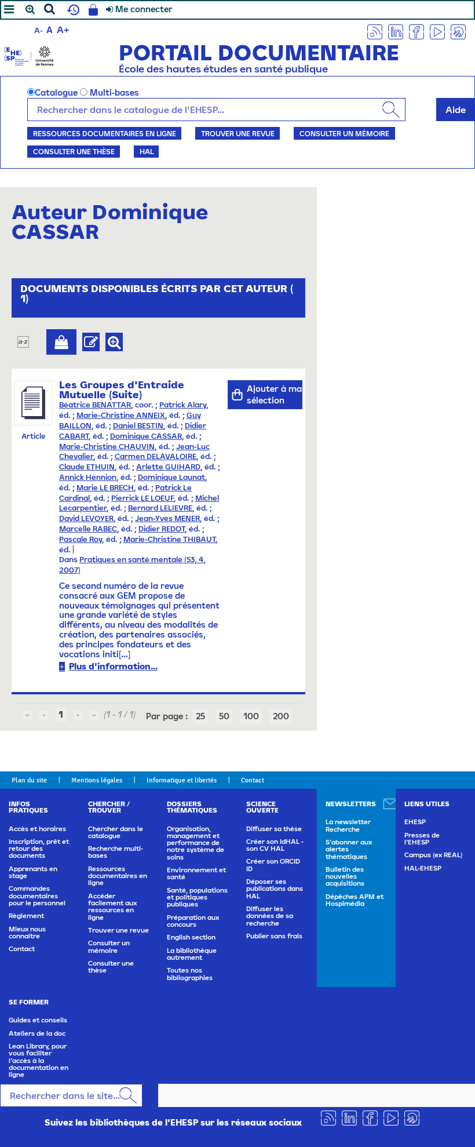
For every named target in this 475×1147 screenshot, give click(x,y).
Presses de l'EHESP (422, 839)
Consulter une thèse (74, 151)
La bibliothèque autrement (192, 954)
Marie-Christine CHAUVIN (107, 446)
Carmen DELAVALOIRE (155, 456)
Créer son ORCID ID (273, 865)
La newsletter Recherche (348, 825)
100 (251, 716)
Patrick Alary (182, 404)
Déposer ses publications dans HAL (274, 889)
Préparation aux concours (193, 921)
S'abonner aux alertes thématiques (349, 849)
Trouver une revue (238, 133)
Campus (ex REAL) (433, 854)
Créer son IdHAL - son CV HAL (275, 845)
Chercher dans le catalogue (115, 832)
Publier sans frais (274, 936)
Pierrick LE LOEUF (142, 498)
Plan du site (29, 780)
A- (38, 30)
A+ (63, 29)
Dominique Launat (171, 477)
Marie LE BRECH (105, 487)
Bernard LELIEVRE (160, 508)
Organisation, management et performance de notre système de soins (195, 843)
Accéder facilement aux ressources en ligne (112, 907)
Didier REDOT (161, 529)
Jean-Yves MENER (167, 518)
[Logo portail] (29, 55)
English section (191, 937)
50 (224, 716)
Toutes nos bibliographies (190, 974)
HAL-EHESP (422, 868)
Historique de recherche (72, 10)
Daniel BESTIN (138, 425)
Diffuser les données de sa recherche (269, 916)
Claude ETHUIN (87, 467)
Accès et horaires (37, 828)
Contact (252, 780)
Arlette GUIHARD (168, 467)
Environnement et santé (196, 873)
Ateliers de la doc (37, 1033)
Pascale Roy (80, 539)
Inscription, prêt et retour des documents (39, 849)
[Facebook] (416, 31)
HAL (147, 151)
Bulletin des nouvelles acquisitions (345, 876)
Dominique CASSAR (146, 436)
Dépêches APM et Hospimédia (354, 900)
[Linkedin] (395, 31)
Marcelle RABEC (88, 529)
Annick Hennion (87, 477)
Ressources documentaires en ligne (104, 133)
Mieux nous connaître (27, 933)
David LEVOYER (86, 518)
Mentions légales (96, 780)
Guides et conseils (38, 1020)
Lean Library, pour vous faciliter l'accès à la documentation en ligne (38, 1060)
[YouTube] (437, 31)
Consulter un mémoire (344, 133)
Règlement (26, 915)
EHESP (415, 821)
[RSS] (374, 31)
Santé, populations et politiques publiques (197, 897)
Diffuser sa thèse (274, 828)
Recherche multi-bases (115, 852)
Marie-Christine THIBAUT (169, 539)
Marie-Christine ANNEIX (120, 415)
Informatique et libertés (182, 780)
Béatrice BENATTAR (95, 404)
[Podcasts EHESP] (458, 31)
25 (200, 716)
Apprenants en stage (33, 872)
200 (281, 716)
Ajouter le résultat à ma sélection (61, 342)
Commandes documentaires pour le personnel (37, 895)
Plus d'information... (113, 666)
